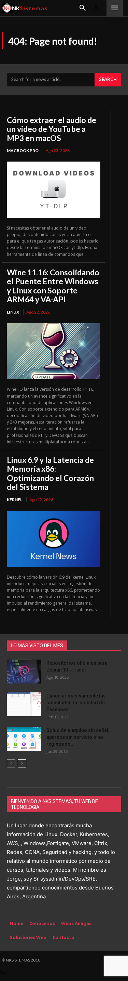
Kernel (14, 499)
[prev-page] (11, 763)
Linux (13, 312)
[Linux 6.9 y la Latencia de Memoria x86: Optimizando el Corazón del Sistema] (53, 539)
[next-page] (22, 763)
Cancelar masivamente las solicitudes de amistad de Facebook (76, 702)
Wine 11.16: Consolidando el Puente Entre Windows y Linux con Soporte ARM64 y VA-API (53, 285)
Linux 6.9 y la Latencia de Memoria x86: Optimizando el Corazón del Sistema (50, 473)
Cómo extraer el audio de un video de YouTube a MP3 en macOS (51, 129)
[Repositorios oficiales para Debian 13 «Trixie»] (24, 671)
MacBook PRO (23, 150)
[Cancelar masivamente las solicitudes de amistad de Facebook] (24, 704)
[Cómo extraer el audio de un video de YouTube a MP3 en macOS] (53, 190)
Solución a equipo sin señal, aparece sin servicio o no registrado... (77, 737)
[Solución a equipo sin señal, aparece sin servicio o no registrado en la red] (24, 739)
